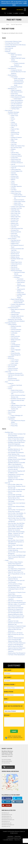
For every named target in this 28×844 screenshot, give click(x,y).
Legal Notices (11, 418)
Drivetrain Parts (14, 176)
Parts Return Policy (15, 236)
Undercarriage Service (16, 263)
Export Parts (14, 233)
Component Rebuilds (19, 301)
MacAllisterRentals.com (6, 823)
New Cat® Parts (15, 225)
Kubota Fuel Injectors (19, 199)
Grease (13, 130)
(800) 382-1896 (5, 761)
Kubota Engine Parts (16, 193)
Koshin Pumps (14, 93)
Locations (10, 386)
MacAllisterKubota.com (6, 816)
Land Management (15, 344)
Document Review (12, 378)
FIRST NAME (7, 670)
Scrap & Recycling (15, 353)
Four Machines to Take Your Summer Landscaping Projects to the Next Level (17, 589)
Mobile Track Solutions (16, 95)
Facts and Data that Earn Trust (15, 466)
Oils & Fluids (14, 124)
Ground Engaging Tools (16, 171)
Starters (13, 183)
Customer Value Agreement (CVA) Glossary (15, 44)
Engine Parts (14, 174)
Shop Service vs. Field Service (15, 600)
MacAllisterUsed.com (6, 826)
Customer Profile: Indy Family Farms (16, 440)
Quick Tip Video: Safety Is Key (15, 484)
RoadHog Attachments (16, 107)
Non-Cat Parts (14, 235)
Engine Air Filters (15, 129)
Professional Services (13, 307)
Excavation (13, 327)
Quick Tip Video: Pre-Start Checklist (16, 489)
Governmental (11, 366)
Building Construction (16, 326)
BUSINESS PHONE (9, 684)
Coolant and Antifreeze (16, 156)
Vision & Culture (12, 410)
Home (7, 24)
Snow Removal (14, 338)
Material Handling (15, 346)
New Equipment (12, 53)
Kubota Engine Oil (18, 204)
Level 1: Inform (14, 363)
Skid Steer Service (15, 252)
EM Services (11, 358)
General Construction (16, 329)
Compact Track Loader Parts (18, 206)
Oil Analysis (16, 277)
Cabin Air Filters (15, 152)
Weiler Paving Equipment (17, 100)
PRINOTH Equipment (16, 90)
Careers (10, 388)
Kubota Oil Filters (18, 194)
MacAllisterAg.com (5, 812)
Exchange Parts (15, 230)
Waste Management (16, 354)
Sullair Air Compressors (16, 105)
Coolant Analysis (18, 275)
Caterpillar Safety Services (17, 316)
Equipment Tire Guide (13, 621)
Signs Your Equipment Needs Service (17, 602)
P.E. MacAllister (11, 417)
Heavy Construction (15, 331)
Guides (7, 560)
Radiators (13, 149)
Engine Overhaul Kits (16, 191)
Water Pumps (14, 139)
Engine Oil (13, 167)
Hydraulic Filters (15, 177)
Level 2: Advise (14, 361)
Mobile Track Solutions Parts (18, 145)
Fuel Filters (13, 189)
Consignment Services (16, 70)
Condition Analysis (21, 294)
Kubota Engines (18, 98)
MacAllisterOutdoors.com (7, 818)
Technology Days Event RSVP (12, 43)
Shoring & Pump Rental (16, 86)
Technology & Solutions (10, 322)
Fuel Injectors (14, 184)
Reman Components (16, 231)
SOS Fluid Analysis (15, 312)
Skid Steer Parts (15, 218)
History (9, 413)
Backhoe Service (15, 253)
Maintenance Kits (15, 132)
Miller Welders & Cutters (17, 92)
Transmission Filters (16, 154)
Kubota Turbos (17, 203)
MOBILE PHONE (8, 692)
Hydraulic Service (15, 268)
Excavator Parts (15, 220)
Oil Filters (13, 188)
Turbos (12, 181)
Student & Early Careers (17, 390)
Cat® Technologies (12, 365)
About (6, 381)
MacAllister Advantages (13, 112)
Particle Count (20, 292)
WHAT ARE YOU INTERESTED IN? (13, 706)
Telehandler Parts (15, 210)
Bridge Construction (15, 339)
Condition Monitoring (16, 317)
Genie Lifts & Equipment (17, 102)
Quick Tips (7, 482)
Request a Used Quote (16, 385)
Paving (12, 334)
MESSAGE (6, 715)
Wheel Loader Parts (16, 216)
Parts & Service (8, 110)
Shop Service (14, 267)
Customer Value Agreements (18, 304)
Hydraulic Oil (14, 125)
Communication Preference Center (13, 41)
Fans (12, 150)
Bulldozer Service (15, 257)
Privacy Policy (14, 425)
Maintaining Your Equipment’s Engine (17, 626)
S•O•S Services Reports (13, 380)
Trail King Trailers (15, 108)
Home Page (8, 49)
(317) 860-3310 (5, 763)
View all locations (9, 767)
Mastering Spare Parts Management (16, 653)
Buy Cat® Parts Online (16, 147)
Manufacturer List (12, 88)
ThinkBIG (13, 403)
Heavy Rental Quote (19, 81)
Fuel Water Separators (16, 186)
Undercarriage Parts (16, 169)
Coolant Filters (14, 157)
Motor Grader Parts (15, 213)
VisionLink (11, 356)
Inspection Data (15, 314)
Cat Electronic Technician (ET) (15, 373)
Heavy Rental (14, 76)
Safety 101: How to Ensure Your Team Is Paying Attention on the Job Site (16, 573)
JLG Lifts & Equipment (16, 103)
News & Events (11, 412)
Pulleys (12, 140)
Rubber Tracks (14, 115)
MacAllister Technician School (18, 398)
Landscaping (14, 333)
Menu (25, 10)
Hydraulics (13, 172)
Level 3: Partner (15, 360)
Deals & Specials (9, 48)
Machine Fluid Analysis (16, 270)
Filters (12, 127)
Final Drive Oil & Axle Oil (17, 162)
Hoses (12, 117)
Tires (12, 120)
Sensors (13, 119)
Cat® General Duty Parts (17, 228)
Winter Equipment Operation (15, 595)
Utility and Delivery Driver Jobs (18, 405)
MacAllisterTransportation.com (8, 824)
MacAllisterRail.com (6, 821)
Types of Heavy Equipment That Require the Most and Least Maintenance (15, 629)
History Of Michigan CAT (17, 415)
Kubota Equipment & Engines (18, 97)
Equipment (7, 51)
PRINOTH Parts (15, 243)
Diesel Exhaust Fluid (16, 159)
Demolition (13, 341)
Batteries (13, 179)
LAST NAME (7, 677)
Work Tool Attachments (16, 66)
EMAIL (6, 699)
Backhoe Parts (14, 221)
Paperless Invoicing (12, 370)
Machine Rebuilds (18, 302)
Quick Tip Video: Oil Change (14, 494)
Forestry (13, 343)
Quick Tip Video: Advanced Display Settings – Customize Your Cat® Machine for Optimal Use (16, 533)
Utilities (12, 351)
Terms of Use (14, 424)
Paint (12, 135)
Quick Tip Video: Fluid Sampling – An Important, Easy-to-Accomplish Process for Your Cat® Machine (17, 515)
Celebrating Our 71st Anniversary (16, 474)
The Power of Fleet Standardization (16, 654)
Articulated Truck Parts (16, 208)
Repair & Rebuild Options (17, 299)
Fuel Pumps (14, 142)
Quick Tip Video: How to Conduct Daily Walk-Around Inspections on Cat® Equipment (16, 542)
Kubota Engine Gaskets (19, 201)
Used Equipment (12, 68)
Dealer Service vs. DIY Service (15, 632)
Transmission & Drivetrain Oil (18, 166)
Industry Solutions (12, 324)
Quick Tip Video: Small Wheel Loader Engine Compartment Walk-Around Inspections (17, 557)
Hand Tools (13, 144)
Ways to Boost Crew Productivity (15, 607)
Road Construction (15, 336)
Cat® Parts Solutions (13, 113)
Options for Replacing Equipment (16, 637)
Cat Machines (14, 61)
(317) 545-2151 (20, 9)
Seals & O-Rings (15, 134)
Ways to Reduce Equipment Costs (16, 616)
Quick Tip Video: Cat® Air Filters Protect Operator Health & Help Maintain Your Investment (15, 528)
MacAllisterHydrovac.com (7, 814)
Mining (12, 348)
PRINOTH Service (15, 241)
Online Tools (8, 371)
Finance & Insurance (13, 368)
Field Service (14, 265)
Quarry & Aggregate (16, 349)
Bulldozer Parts (14, 223)
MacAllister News (9, 432)
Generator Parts (15, 215)
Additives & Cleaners (16, 161)
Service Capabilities (15, 306)
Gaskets (13, 122)
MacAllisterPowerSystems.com (8, 819)
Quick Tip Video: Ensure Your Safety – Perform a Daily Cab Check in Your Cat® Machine (16, 520)
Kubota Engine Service (16, 262)
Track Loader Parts (15, 211)
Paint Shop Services (16, 240)
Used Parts (13, 226)
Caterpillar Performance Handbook (16, 321)
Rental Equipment (12, 75)
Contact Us (10, 383)
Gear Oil (13, 164)
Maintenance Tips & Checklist (15, 319)
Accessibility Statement (10, 46)
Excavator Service (15, 255)
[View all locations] (10, 791)
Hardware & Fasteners (16, 137)
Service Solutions (12, 238)
